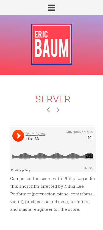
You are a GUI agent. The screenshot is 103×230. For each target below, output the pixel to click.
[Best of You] (48, 109)
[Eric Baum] (51, 45)
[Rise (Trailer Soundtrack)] (58, 109)
